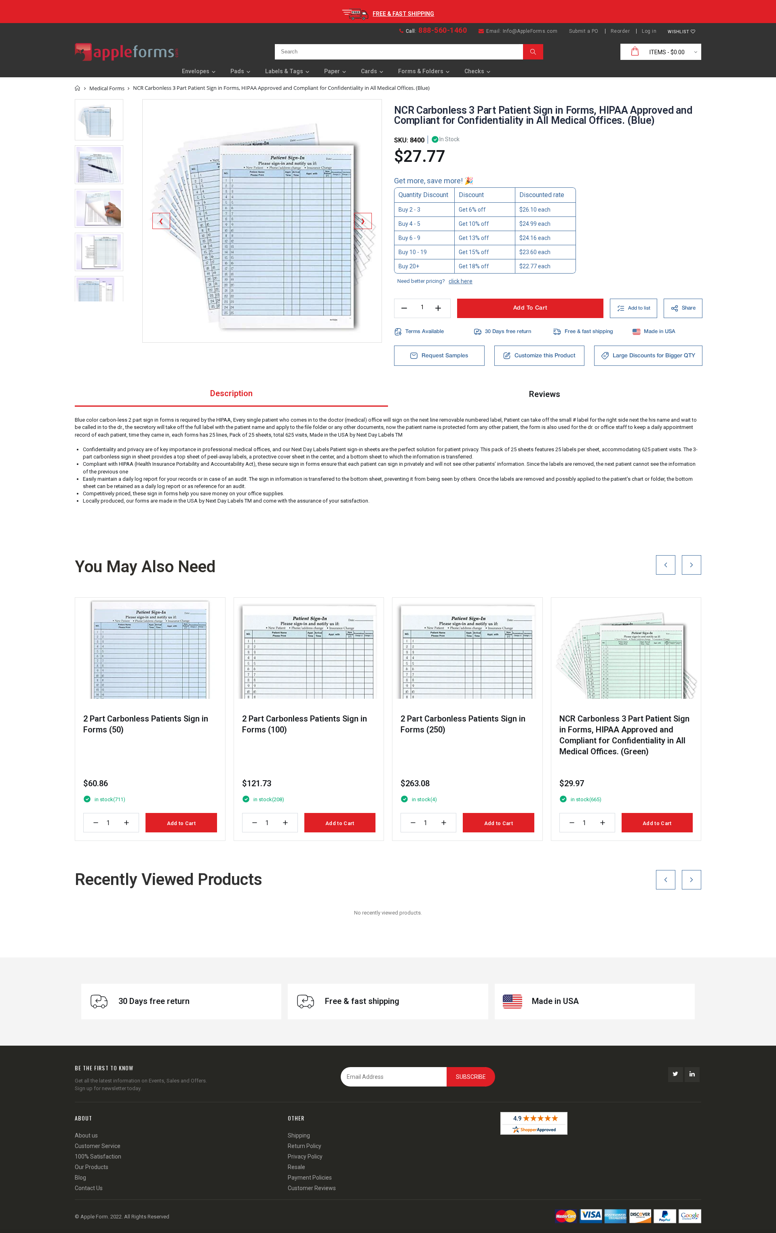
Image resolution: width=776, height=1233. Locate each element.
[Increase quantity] (126, 822)
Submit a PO (584, 31)
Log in (649, 31)
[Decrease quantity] (96, 822)
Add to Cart (181, 823)
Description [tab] (231, 393)
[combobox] (397, 51)
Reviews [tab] (544, 394)
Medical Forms (106, 88)
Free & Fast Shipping (403, 14)
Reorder (620, 31)
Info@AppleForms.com (530, 31)
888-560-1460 (442, 30)
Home (78, 88)
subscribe (471, 1077)
